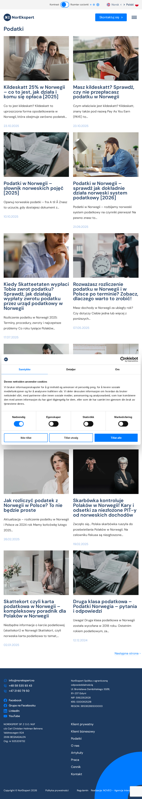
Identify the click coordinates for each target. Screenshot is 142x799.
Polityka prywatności (57, 790)
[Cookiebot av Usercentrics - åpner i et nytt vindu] (123, 359)
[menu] (134, 17)
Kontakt (76, 774)
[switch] (51, 424)
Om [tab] (117, 369)
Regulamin (82, 790)
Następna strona (127, 653)
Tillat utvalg (71, 437)
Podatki (76, 738)
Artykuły (77, 753)
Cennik (76, 767)
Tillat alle (116, 437)
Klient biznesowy (83, 731)
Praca (75, 760)
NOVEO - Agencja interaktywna (121, 790)
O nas (75, 746)
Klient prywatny (82, 724)
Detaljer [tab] (71, 369)
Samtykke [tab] (25, 369)
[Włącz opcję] (64, 5)
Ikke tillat (26, 437)
